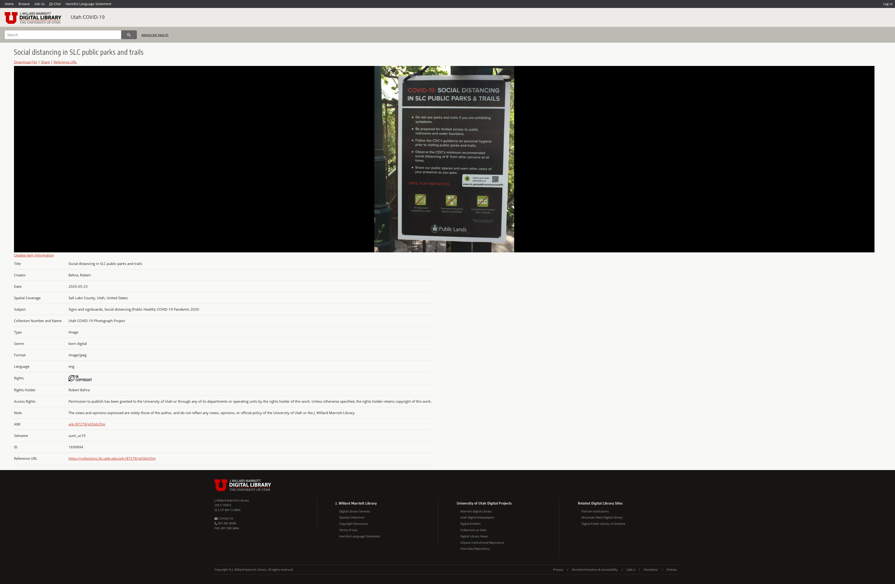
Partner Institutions (595, 511)
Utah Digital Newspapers (477, 517)
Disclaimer (651, 569)
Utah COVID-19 (88, 17)
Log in (888, 4)
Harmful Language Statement (88, 4)
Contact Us (225, 518)
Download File (25, 62)
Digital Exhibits (470, 524)
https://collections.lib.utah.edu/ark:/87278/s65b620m (112, 458)
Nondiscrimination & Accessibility (595, 569)
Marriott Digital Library (476, 511)
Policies (672, 569)
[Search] (129, 34)
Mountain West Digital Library (602, 517)
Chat (57, 4)
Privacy (558, 569)
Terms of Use (348, 530)
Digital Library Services (354, 511)
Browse (24, 4)
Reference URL (65, 62)
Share (45, 62)
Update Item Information (34, 255)
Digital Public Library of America (603, 524)
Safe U (630, 569)
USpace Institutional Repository (482, 542)
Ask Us (39, 4)
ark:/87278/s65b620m (87, 424)
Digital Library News (474, 536)
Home (9, 4)
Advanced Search (155, 35)
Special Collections (352, 517)
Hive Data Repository (475, 548)
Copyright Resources (353, 524)
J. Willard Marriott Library (231, 500)
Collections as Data (473, 530)
